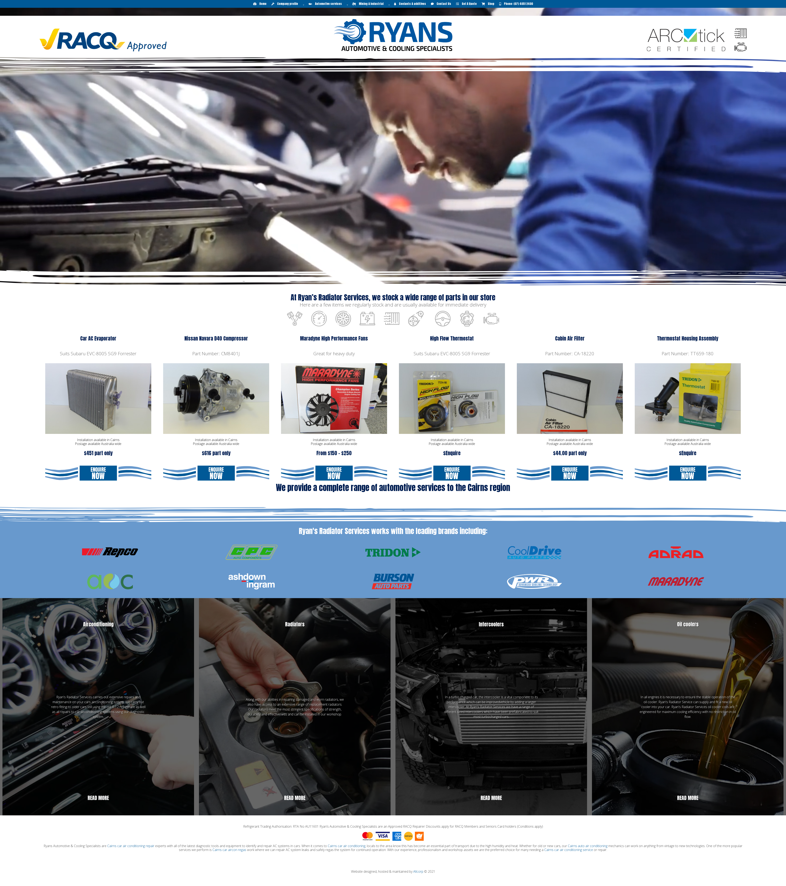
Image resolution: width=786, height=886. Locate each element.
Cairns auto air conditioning (588, 846)
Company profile (287, 4)
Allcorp (418, 871)
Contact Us (442, 4)
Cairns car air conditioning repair (130, 846)
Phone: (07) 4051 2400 (517, 4)
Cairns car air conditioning (346, 846)
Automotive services (328, 4)
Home (261, 4)
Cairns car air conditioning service (568, 850)
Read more (98, 798)
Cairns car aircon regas (229, 850)
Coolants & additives (411, 4)
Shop (489, 4)
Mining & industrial (371, 4)
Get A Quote (468, 4)
